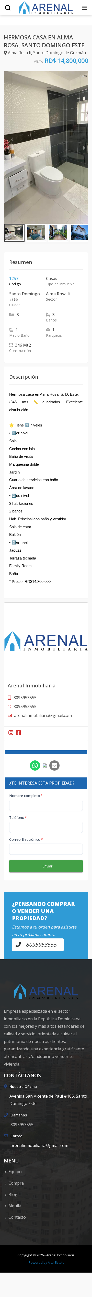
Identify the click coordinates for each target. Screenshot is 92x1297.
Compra (16, 1183)
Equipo (15, 1171)
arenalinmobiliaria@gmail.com (43, 715)
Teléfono (18, 817)
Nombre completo (26, 795)
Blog (12, 1194)
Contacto (17, 1217)
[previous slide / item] (7, 147)
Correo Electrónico (26, 839)
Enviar (47, 866)
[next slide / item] (84, 147)
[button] (14, 233)
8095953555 (25, 706)
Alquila (14, 1205)
